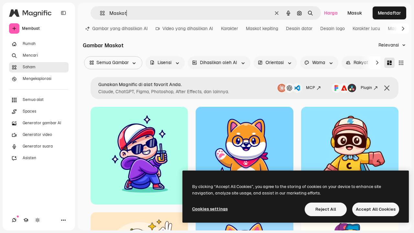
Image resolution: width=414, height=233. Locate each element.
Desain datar (299, 28)
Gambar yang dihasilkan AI (120, 28)
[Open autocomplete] (100, 13)
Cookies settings (210, 209)
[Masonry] (389, 63)
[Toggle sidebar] (63, 13)
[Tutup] (387, 88)
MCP (310, 87)
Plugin (366, 87)
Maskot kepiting (262, 28)
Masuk (354, 13)
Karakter (229, 28)
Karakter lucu (366, 28)
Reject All (325, 209)
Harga (331, 13)
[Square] (401, 63)
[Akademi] (26, 220)
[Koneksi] (14, 220)
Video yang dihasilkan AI (187, 28)
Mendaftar (389, 13)
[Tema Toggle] (37, 220)
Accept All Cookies (376, 209)
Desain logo (332, 28)
